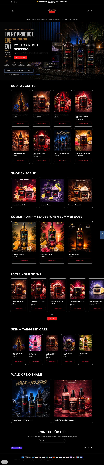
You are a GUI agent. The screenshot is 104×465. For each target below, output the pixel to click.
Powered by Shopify (31, 460)
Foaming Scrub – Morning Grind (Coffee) (51, 355)
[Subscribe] (63, 441)
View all (52, 318)
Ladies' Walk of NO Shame (64, 420)
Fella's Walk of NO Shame (62, 153)
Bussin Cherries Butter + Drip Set (38, 302)
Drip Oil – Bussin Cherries (62, 115)
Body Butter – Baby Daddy (41, 115)
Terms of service (56, 460)
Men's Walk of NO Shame (22, 420)
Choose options (41, 123)
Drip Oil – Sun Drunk (46, 254)
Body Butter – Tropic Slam (83, 153)
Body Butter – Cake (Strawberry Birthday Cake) (81, 116)
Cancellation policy (85, 460)
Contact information (74, 460)
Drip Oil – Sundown (73, 254)
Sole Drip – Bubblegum (32, 354)
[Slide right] (55, 314)
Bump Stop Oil (84, 353)
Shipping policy (64, 460)
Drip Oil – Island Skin (18, 254)
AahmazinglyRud (22, 460)
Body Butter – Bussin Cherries (39, 154)
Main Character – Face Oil (20, 115)
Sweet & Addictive (20, 205)
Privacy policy (48, 460)
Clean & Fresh (46, 205)
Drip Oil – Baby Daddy (19, 153)
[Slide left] (48, 314)
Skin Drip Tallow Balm (67, 354)
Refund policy (40, 460)
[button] (12, 11)
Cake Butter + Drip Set (57, 301)
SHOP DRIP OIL (20, 57)
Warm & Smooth (74, 205)
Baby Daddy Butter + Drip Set (18, 302)
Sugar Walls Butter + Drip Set (77, 302)
